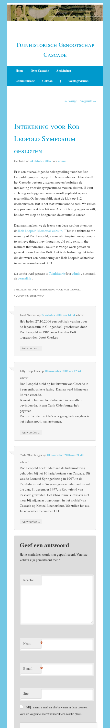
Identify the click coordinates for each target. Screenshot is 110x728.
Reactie (28, 580)
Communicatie (25, 81)
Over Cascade (40, 70)
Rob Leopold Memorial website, (40, 230)
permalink (25, 278)
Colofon (47, 81)
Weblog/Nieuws (78, 81)
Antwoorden (31, 348)
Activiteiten (63, 70)
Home (19, 70)
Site (26, 693)
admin (62, 161)
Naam (32, 643)
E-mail (32, 668)
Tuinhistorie (57, 273)
